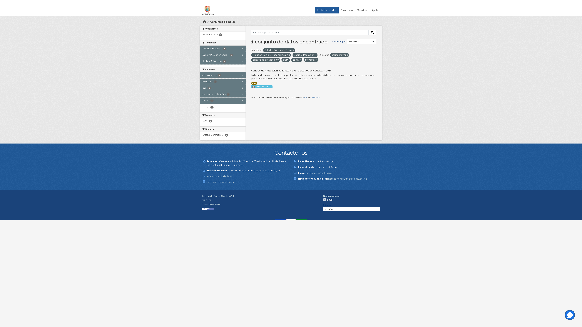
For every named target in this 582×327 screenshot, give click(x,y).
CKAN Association (211, 204)
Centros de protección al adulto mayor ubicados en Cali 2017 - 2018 (291, 70)
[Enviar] (372, 32)
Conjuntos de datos (326, 10)
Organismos (347, 10)
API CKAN (207, 200)
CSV (254, 83)
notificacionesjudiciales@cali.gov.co (347, 178)
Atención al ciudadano (219, 176)
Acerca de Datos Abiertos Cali (218, 196)
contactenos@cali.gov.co (319, 173)
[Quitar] (293, 50)
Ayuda (375, 10)
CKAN (328, 199)
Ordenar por (339, 41)
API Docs (316, 97)
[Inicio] (204, 21)
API (305, 97)
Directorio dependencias (220, 182)
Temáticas (362, 10)
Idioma (327, 205)
